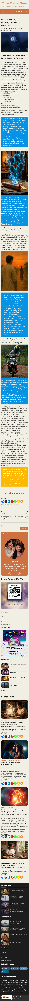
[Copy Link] (18, 501)
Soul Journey (5, 720)
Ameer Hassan (5, 814)
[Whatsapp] (15, 501)
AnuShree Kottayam (7, 30)
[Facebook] (2, 501)
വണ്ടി (4, 103)
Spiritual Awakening (17, 720)
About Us (3, 952)
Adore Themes (18, 999)
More (21, 992)
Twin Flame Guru (14, 3)
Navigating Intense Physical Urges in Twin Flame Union (18, 935)
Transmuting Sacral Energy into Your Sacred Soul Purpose (17, 929)
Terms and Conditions (6, 960)
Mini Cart (3, 616)
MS (3, 726)
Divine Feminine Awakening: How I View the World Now (18, 922)
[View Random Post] (9, 11)
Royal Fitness (4, 619)
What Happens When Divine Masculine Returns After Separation (17, 898)
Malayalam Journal (5, 627)
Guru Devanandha (6, 767)
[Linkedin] (9, 501)
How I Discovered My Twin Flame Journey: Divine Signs (18, 665)
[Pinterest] (12, 501)
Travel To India (4, 621)
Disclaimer (3, 955)
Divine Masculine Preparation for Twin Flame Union (18, 904)
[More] (21, 501)
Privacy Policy (4, 957)
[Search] (26, 11)
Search (3, 526)
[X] (6, 501)
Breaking (4, 760)
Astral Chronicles (5, 624)
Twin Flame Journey (12, 505)
